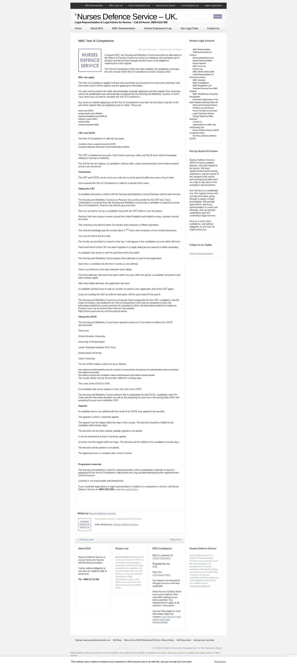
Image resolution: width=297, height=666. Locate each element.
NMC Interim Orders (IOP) (203, 72)
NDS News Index (184, 640)
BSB (155, 566)
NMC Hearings (199, 80)
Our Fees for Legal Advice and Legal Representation (167, 619)
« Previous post (86, 539)
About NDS (96, 28)
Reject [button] (209, 662)
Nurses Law (198, 69)
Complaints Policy (162, 575)
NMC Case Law (116, 5)
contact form (131, 489)
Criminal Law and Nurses (203, 108)
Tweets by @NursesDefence (201, 254)
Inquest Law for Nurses (165, 5)
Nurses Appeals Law (190, 5)
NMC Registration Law (202, 86)
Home (78, 28)
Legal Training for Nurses (203, 113)
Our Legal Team (189, 28)
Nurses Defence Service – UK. (127, 16)
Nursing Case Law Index (204, 640)
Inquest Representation (202, 61)
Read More (220, 661)
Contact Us (213, 28)
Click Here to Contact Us (200, 586)
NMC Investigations (201, 83)
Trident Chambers (162, 558)
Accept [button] (198, 662)
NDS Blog (117, 640)
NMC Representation (123, 28)
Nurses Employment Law (158, 28)
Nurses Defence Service (102, 513)
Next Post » (176, 539)
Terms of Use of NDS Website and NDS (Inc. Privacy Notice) (149, 640)
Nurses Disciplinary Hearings (205, 111)
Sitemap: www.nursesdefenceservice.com (92, 640)
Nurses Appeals (199, 63)
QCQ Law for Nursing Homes (205, 105)
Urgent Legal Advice (213, 5)
